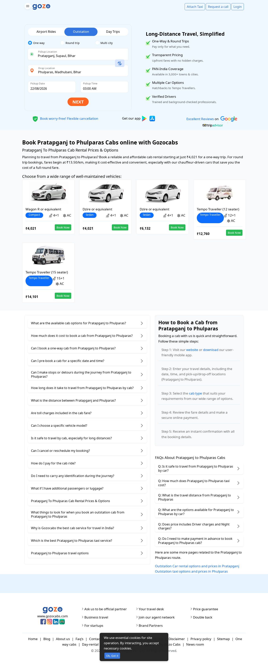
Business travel (96, 617)
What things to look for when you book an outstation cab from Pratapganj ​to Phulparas (77, 514)
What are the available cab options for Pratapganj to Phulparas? (78, 323)
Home (33, 639)
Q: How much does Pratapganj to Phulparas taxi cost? (194, 483)
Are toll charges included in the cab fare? (61, 413)
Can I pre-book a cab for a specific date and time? (67, 361)
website (192, 349)
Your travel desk (151, 609)
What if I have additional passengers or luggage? (67, 488)
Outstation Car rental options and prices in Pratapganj (197, 566)
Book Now (63, 227)
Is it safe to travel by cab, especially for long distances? (71, 438)
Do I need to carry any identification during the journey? (72, 476)
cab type (195, 393)
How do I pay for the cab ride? (53, 463)
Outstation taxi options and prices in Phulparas (191, 571)
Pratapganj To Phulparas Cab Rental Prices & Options (70, 501)
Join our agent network (157, 617)
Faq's (79, 639)
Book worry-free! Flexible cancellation (68, 118)
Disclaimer (177, 639)
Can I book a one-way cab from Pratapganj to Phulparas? (73, 348)
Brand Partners (151, 625)
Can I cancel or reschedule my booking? (60, 451)
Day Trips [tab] (113, 31)
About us (63, 639)
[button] (27, 6)
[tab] (44, 43)
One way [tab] (39, 43)
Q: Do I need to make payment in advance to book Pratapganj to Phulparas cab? (195, 540)
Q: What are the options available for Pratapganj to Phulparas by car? (196, 512)
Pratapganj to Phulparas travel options (60, 553)
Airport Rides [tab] (46, 31)
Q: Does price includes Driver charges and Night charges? (194, 526)
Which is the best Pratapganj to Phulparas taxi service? (71, 540)
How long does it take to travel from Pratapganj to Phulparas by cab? (82, 388)
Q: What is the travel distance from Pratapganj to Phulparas (194, 497)
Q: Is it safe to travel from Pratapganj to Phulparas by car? (195, 468)
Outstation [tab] (81, 31)
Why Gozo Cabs (168, 644)
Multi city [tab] (106, 43)
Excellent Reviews (200, 119)
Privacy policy (201, 639)
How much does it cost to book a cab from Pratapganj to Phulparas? (82, 335)
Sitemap (223, 639)
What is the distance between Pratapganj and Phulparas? (73, 400)
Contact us (97, 639)
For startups (93, 625)
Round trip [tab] (73, 43)
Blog (46, 639)
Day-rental (90, 644)
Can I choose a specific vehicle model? (59, 425)
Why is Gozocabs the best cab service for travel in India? (72, 528)
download (210, 349)
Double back (202, 617)
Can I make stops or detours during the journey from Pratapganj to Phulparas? (81, 374)
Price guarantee (205, 609)
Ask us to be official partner (105, 609)
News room (195, 644)
